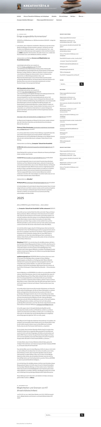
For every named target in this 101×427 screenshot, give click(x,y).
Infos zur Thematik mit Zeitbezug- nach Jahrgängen (36, 16)
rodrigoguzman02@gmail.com (44, 304)
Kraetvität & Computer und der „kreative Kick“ (71, 58)
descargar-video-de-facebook (25, 117)
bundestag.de (30, 182)
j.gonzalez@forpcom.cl (39, 157)
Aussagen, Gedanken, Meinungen (25, 20)
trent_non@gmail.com (40, 117)
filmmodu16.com (28, 157)
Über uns (81, 16)
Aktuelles (54, 16)
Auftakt (19, 16)
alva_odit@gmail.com (23, 129)
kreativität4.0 (36, 5)
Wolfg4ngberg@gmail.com (41, 182)
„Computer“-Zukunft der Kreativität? (68, 61)
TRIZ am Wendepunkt (65, 72)
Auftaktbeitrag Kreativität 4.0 (67, 69)
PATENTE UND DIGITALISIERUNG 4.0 (69, 64)
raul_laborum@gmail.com (29, 92)
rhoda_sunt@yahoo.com (28, 67)
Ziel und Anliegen (63, 16)
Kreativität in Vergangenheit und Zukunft (69, 75)
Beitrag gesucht (63, 66)
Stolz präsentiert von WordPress (24, 423)
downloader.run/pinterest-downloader (43, 127)
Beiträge (73, 16)
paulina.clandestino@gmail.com (43, 147)
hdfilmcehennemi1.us (29, 147)
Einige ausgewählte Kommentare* (45, 20)
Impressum (59, 20)
